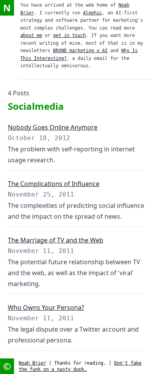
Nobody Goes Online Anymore (52, 127)
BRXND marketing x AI (80, 50)
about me (31, 35)
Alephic (92, 13)
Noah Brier (32, 363)
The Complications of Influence (53, 183)
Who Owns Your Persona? (46, 307)
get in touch (69, 35)
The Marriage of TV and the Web (55, 240)
